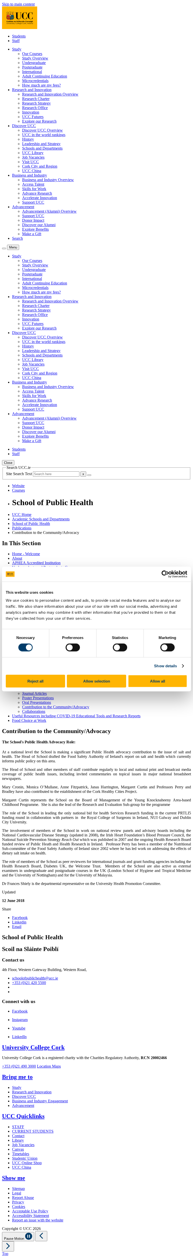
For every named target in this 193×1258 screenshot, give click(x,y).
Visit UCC (30, 162)
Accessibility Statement (30, 1215)
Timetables (20, 1154)
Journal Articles (34, 693)
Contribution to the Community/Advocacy (55, 707)
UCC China (31, 171)
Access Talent (33, 184)
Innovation (30, 112)
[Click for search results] (89, 475)
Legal (16, 1193)
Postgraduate (32, 67)
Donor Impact (33, 220)
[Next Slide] (8, 1246)
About (17, 558)
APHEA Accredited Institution (36, 563)
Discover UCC (24, 1096)
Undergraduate (34, 63)
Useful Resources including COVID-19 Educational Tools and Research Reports (76, 716)
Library (18, 1140)
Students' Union (24, 1158)
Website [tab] (18, 486)
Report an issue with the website (37, 1220)
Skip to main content (18, 4)
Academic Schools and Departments (41, 519)
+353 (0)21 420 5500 (29, 983)
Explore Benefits (35, 229)
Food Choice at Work (29, 720)
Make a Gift (31, 234)
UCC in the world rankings (43, 135)
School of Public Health (31, 523)
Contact (18, 1136)
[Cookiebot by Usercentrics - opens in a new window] (165, 574)
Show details (165, 666)
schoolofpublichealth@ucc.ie (35, 978)
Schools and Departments (42, 148)
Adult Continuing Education (44, 76)
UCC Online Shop (27, 1163)
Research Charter (36, 99)
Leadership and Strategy (41, 144)
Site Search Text (19, 474)
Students (19, 36)
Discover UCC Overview (42, 130)
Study (16, 1087)
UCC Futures (32, 117)
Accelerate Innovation (39, 198)
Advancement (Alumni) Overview (49, 211)
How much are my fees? (41, 85)
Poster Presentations (38, 698)
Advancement (23, 1105)
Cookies (18, 1206)
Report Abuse (23, 1197)
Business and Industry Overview (48, 180)
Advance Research (37, 193)
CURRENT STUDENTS (33, 1131)
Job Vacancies (33, 157)
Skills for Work (34, 189)
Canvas (18, 1149)
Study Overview (35, 58)
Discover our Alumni (39, 225)
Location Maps (49, 1066)
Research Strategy (36, 103)
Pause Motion (14, 1238)
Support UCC (33, 202)
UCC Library (32, 153)
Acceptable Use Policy (30, 1211)
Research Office (35, 108)
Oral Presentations (36, 702)
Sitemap (18, 1188)
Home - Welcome (26, 554)
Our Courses (32, 54)
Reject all (35, 681)
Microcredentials (35, 81)
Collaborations (33, 711)
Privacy (18, 1202)
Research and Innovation (32, 1092)
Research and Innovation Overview (50, 94)
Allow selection (96, 681)
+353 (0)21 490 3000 (19, 1066)
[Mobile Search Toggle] (4, 248)
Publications (21, 528)
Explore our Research (39, 121)
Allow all (157, 681)
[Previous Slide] (41, 1236)
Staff (16, 41)
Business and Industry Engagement (40, 1101)
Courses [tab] (18, 490)
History (28, 139)
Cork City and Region (39, 166)
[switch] (73, 648)
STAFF (18, 1127)
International (32, 72)
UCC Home (21, 514)
